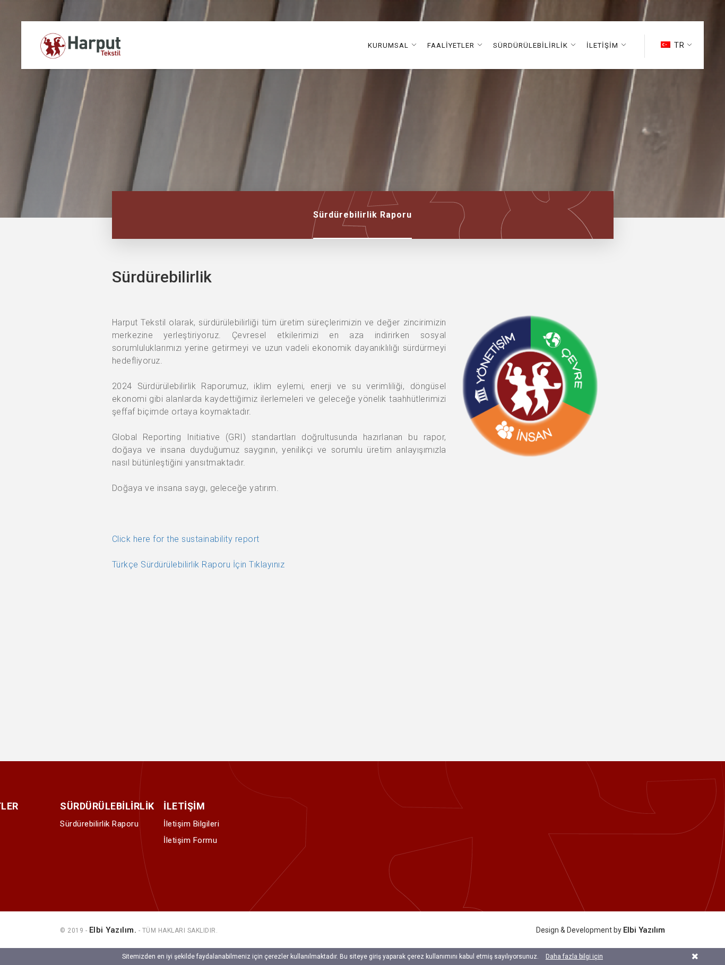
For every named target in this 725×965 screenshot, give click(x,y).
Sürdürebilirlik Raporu (362, 215)
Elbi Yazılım (644, 930)
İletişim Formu (190, 840)
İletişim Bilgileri (191, 824)
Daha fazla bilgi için (574, 956)
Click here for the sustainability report (187, 539)
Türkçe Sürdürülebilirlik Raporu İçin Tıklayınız (198, 564)
